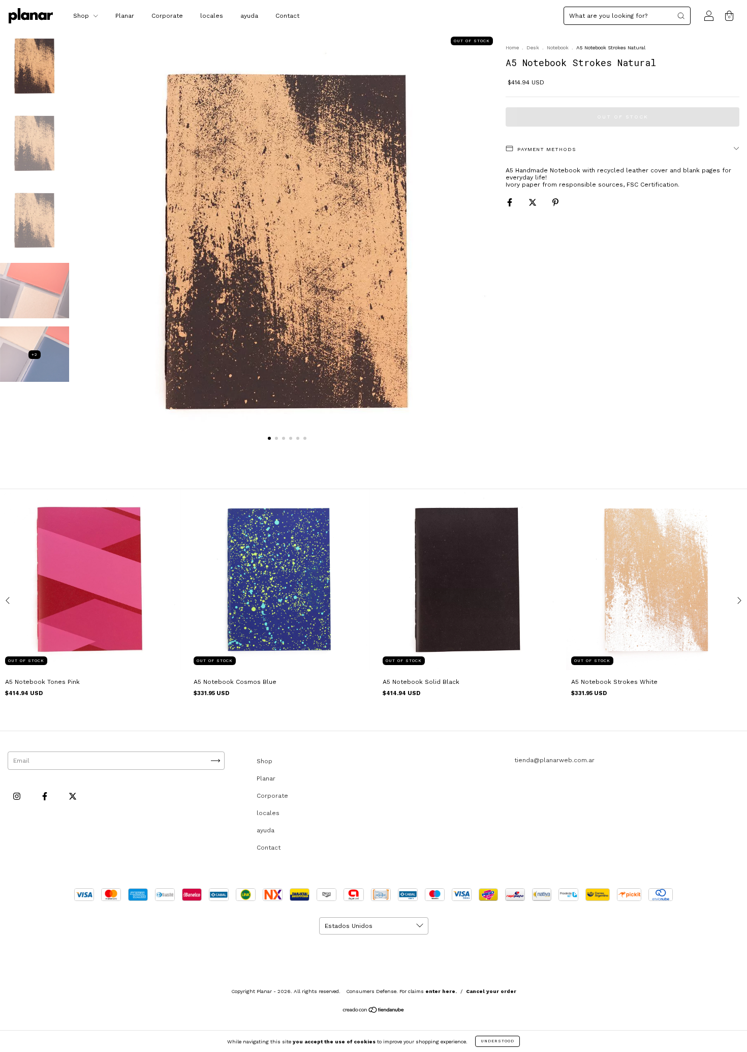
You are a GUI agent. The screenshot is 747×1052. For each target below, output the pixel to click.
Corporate (167, 15)
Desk (532, 47)
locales (211, 15)
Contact (287, 15)
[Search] (681, 15)
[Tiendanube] (374, 1011)
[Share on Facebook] (511, 202)
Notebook (558, 47)
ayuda (249, 15)
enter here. (441, 991)
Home (512, 47)
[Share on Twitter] (533, 202)
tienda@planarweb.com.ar (554, 760)
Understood (497, 1041)
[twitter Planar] (73, 796)
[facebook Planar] (46, 796)
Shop (82, 15)
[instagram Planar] (18, 796)
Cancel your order (491, 991)
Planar (124, 15)
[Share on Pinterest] (555, 202)
